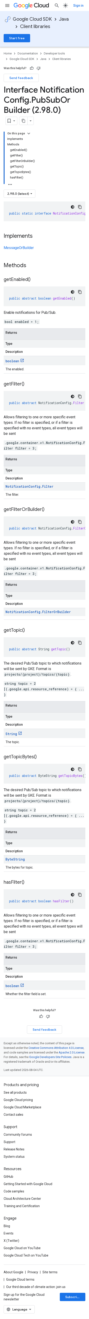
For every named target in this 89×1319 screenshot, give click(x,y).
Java (64, 19)
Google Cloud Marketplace (22, 1107)
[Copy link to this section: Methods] (32, 266)
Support (9, 1142)
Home (8, 53)
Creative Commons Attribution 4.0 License (56, 1048)
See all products (15, 1092)
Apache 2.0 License (71, 1052)
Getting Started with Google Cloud (28, 1184)
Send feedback (21, 78)
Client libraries (35, 26)
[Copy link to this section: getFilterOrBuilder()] (49, 509)
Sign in (78, 5)
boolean (12, 361)
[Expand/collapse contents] (28, 133)
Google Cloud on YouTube (22, 1248)
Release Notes (14, 1149)
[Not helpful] (38, 68)
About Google (13, 1272)
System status (14, 1156)
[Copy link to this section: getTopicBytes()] (41, 757)
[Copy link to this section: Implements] (37, 236)
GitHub (8, 1176)
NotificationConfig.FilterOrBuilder (38, 612)
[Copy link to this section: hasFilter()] (29, 882)
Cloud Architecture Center (22, 1198)
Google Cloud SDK (32, 19)
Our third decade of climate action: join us (35, 1287)
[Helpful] (31, 68)
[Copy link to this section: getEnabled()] (35, 280)
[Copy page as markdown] (23, 121)
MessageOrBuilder (19, 248)
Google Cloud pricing (18, 1100)
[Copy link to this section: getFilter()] (29, 384)
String (11, 734)
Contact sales (13, 1114)
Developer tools (54, 53)
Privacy (33, 1272)
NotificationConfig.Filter (29, 486)
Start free (17, 38)
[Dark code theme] (72, 207)
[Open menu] (7, 5)
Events (8, 1233)
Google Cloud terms (20, 1279)
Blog (7, 1226)
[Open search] (57, 5)
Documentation (28, 53)
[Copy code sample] (80, 207)
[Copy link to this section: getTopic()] (29, 630)
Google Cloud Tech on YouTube (26, 1255)
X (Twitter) (11, 1241)
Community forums (18, 1134)
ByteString (15, 859)
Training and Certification (22, 1206)
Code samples (14, 1191)
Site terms (50, 1272)
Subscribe (73, 1297)
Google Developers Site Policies (50, 1057)
